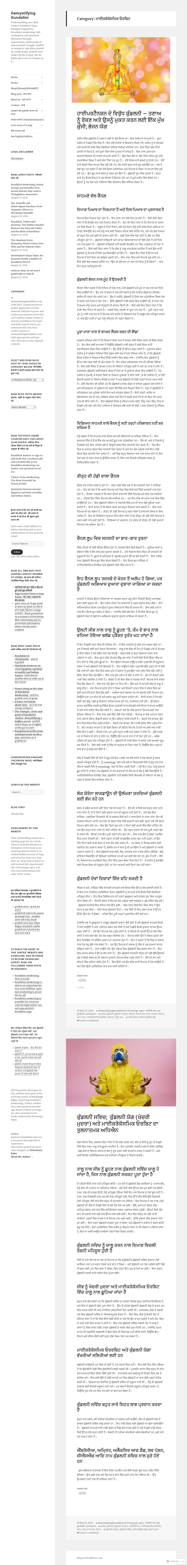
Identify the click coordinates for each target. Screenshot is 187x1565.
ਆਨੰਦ (103, 1014)
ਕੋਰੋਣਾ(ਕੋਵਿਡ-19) (140, 1529)
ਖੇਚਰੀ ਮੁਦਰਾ (153, 1529)
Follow (17, 552)
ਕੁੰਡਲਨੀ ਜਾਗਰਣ (121, 1014)
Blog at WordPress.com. (90, 1558)
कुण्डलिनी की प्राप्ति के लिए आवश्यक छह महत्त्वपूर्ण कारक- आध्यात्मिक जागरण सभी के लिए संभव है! (29, 916)
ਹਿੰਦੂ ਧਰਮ (119, 1017)
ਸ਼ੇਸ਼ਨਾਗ (111, 1017)
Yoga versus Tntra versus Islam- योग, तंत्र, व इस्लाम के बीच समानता (29, 597)
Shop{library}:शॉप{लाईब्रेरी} (24, 88)
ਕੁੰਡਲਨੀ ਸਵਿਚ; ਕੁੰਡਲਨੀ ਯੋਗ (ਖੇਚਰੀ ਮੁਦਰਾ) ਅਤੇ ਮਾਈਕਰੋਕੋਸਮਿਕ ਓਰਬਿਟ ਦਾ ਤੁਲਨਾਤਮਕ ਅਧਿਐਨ (117, 1124)
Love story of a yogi (21, 125)
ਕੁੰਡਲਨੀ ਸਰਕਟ (112, 1529)
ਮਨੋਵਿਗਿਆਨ (134, 1526)
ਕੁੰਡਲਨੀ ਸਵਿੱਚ (126, 1529)
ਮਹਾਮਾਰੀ (81, 1017)
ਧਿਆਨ (154, 1014)
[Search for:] (27, 792)
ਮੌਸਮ (79, 1529)
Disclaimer (17, 158)
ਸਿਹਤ (98, 1529)
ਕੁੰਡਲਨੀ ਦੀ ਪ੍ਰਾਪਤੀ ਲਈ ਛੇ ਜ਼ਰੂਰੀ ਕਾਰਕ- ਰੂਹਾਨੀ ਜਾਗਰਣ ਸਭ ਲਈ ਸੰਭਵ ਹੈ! (29, 1057)
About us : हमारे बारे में (21, 99)
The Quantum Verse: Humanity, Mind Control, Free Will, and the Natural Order (27, 243)
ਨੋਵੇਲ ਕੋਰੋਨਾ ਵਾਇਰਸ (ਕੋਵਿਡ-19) (142, 1017)
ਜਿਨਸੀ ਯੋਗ (140, 1014)
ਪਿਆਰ (161, 1014)
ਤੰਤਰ (148, 1014)
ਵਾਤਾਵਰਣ (91, 1529)
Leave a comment (89, 1020)
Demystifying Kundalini (23, 15)
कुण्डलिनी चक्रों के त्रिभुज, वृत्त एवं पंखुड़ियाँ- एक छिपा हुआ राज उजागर (28, 724)
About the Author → (22, 1156)
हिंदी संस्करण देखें (18, 130)
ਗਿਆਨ (132, 1014)
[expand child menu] (42, 77)
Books (14, 82)
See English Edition (21, 136)
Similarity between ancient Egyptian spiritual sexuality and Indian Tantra (26, 492)
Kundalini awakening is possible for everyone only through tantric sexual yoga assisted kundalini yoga (29, 1005)
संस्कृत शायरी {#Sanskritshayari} (27, 119)
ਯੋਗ (84, 1529)
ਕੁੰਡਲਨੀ (110, 1014)
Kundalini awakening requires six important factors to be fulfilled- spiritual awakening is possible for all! (29, 988)
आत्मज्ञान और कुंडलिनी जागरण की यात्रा (24, 112)
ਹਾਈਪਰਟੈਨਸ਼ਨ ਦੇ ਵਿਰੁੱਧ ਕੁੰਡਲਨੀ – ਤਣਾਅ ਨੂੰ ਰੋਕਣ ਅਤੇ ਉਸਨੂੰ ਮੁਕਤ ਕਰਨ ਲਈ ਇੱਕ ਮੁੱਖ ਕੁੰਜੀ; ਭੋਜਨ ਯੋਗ (120, 120)
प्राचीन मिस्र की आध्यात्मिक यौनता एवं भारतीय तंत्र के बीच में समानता (29, 678)
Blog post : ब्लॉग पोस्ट (21, 94)
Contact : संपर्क (18, 105)
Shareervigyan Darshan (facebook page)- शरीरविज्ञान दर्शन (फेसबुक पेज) (26, 760)
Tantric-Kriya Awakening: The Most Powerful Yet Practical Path (25, 480)
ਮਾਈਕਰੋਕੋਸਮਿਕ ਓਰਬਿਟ (96, 1017)
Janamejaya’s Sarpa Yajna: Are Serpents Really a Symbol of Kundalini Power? (27, 258)
